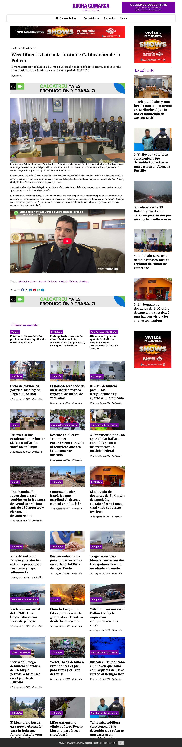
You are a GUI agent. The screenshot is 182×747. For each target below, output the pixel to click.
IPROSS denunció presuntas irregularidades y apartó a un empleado (107, 392)
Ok (121, 742)
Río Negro (84, 281)
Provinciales (90, 18)
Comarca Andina (68, 18)
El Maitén (56, 332)
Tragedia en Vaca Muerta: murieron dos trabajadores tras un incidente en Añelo (107, 562)
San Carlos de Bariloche (104, 332)
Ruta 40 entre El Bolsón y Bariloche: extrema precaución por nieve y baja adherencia (25, 564)
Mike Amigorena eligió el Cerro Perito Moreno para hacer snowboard (66, 728)
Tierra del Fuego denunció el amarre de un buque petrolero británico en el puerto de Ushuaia (25, 672)
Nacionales (109, 18)
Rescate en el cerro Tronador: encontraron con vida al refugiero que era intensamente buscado (67, 445)
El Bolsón (16, 376)
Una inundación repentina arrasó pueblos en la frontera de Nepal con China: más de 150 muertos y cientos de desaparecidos (27, 503)
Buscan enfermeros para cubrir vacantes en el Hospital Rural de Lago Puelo (66, 562)
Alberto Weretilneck (28, 281)
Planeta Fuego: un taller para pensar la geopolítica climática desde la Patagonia (66, 615)
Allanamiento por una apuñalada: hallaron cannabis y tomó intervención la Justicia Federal (104, 342)
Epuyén (55, 599)
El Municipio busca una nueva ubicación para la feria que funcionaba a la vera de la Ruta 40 (26, 730)
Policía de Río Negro (68, 281)
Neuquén (96, 546)
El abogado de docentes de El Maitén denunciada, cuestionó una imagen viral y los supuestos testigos (67, 341)
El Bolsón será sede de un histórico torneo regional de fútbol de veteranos (67, 392)
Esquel (15, 332)
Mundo (123, 18)
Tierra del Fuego (20, 652)
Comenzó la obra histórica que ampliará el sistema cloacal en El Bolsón (65, 497)
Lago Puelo (57, 546)
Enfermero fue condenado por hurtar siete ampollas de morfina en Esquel (27, 339)
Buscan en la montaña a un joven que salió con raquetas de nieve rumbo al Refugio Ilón (107, 668)
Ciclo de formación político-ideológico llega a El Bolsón (25, 390)
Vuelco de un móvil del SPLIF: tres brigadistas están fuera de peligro (25, 615)
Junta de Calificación (48, 281)
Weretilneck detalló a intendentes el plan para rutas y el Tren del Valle (67, 668)
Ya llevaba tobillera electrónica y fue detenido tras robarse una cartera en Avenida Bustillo (107, 730)
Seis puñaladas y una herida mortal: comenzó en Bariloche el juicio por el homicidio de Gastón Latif (153, 109)
